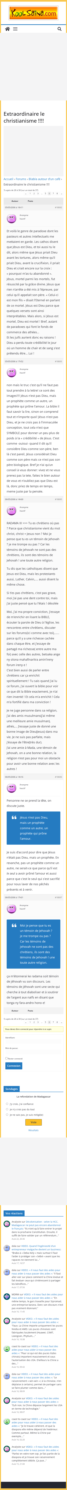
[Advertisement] (33, 66)
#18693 (58, 361)
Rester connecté (15, 1058)
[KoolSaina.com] (7, 29)
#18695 (58, 499)
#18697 (58, 897)
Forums (21, 179)
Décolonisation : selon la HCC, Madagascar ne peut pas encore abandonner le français (36, 1225)
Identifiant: (10, 1037)
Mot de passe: (11, 1048)
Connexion (13, 1066)
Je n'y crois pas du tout (22, 1109)
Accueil (8, 179)
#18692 (58, 207)
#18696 (58, 777)
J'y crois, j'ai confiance (22, 1104)
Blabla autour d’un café (44, 179)
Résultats (33, 1130)
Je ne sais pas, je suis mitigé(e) (26, 1114)
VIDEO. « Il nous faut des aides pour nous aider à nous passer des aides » (35, 1350)
